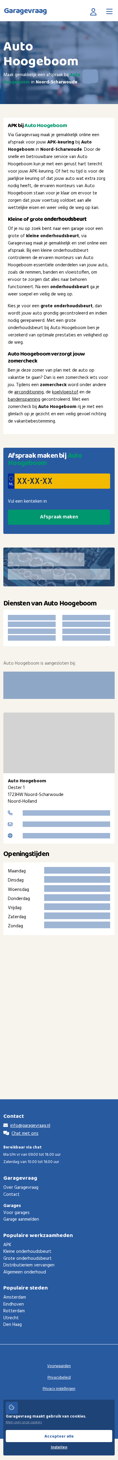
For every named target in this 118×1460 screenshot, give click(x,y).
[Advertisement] (59, 1008)
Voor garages (16, 1212)
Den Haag (12, 1324)
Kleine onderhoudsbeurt (27, 1251)
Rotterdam (14, 1311)
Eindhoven (13, 1304)
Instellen (59, 1447)
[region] (59, 743)
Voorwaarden (59, 1366)
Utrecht (11, 1318)
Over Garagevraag (20, 1187)
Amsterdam (14, 1297)
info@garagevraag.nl (30, 1125)
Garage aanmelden (21, 1219)
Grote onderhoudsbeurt (27, 1258)
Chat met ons (24, 1133)
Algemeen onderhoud (24, 1272)
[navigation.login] (94, 11)
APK (7, 1245)
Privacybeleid (59, 1377)
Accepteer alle (59, 1436)
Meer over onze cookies (24, 1422)
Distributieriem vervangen (28, 1265)
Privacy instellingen (59, 1389)
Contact (11, 1194)
